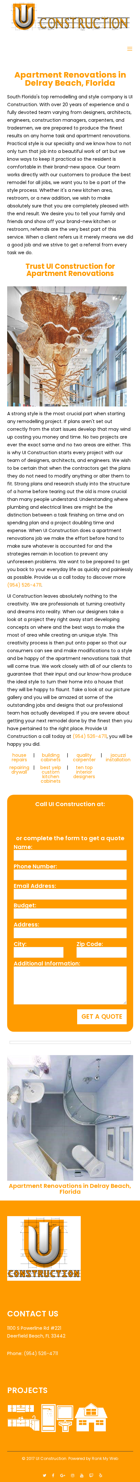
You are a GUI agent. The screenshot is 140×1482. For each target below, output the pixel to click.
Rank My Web (105, 1458)
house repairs (19, 757)
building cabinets (51, 757)
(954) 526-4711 (24, 585)
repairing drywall (19, 769)
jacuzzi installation (118, 757)
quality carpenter (84, 757)
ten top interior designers (84, 772)
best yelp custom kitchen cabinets (50, 774)
